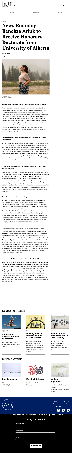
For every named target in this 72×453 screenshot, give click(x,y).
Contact (58, 400)
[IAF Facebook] (63, 404)
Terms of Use (57, 398)
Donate (12, 12)
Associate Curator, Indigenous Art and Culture (34, 174)
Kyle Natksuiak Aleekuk (9, 232)
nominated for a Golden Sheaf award (19, 261)
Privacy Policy (57, 394)
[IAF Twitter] (68, 404)
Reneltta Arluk (11, 110)
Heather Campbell (43, 259)
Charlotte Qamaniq (41, 197)
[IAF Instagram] (58, 404)
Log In (60, 12)
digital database (30, 145)
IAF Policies (57, 396)
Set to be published (42, 178)
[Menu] (68, 5)
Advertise (67, 394)
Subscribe (36, 12)
